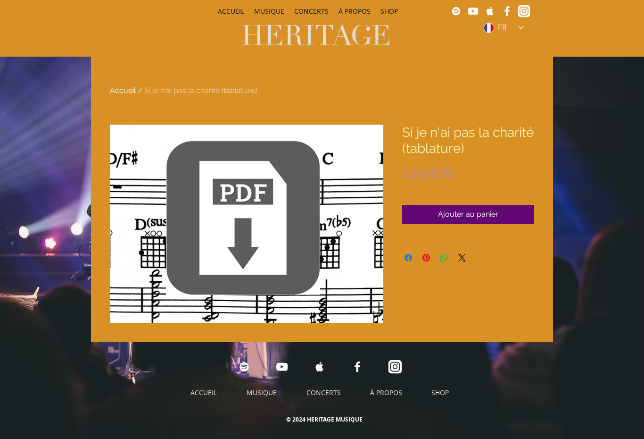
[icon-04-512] (524, 11)
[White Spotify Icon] (456, 11)
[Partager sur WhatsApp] (444, 257)
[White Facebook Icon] (507, 11)
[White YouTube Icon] (473, 11)
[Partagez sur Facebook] (408, 257)
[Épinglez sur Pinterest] (426, 257)
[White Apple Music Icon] (490, 11)
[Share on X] (462, 257)
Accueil (123, 90)
